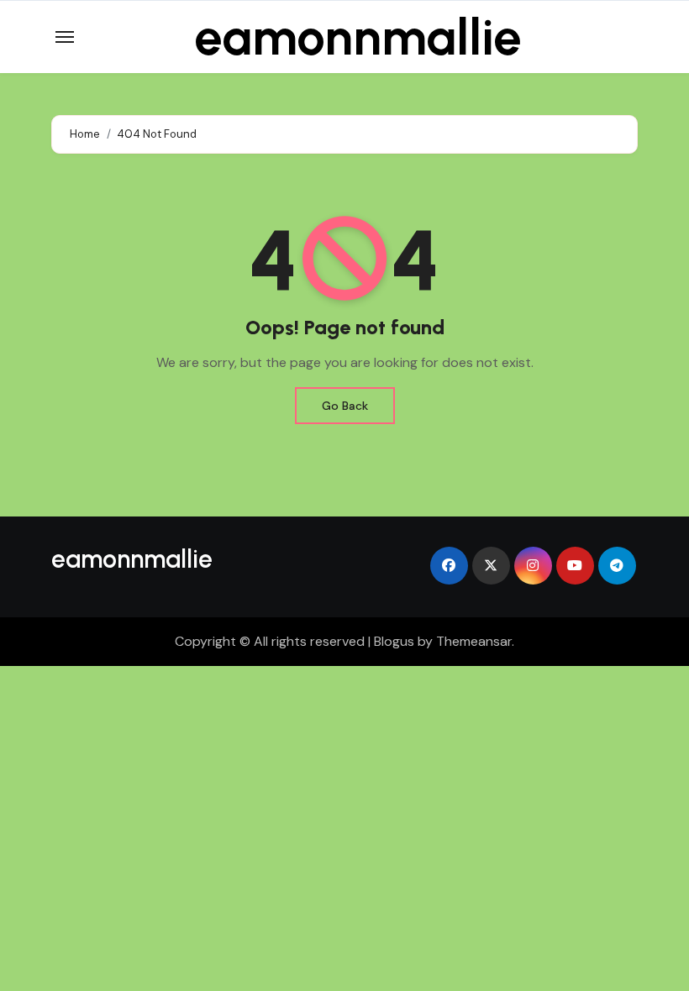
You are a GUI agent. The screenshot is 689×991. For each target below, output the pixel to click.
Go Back (345, 405)
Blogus (394, 641)
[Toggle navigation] (64, 37)
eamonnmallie (358, 37)
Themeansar (474, 641)
